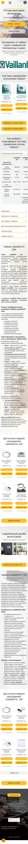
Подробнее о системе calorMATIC (14, 123)
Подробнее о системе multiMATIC (14, 129)
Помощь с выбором (14, 24)
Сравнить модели (14, 31)
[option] (14, 19)
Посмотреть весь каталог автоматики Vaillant (15, 565)
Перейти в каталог (14, 520)
